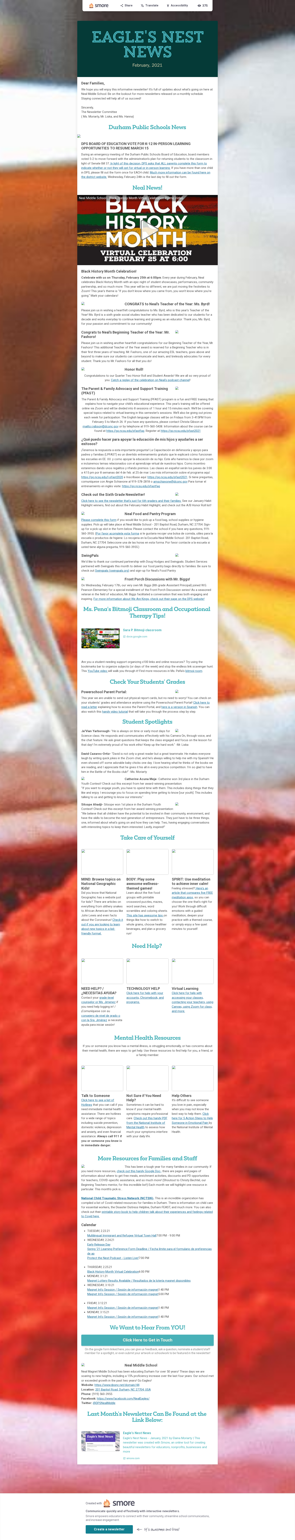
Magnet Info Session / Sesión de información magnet (122, 1289)
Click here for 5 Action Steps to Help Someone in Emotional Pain (192, 1118)
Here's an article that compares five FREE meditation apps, (192, 893)
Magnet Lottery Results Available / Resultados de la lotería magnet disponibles (139, 1280)
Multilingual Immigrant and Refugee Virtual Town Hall (121, 1235)
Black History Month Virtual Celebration (113, 1271)
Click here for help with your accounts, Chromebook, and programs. (145, 997)
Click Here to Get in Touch (147, 1340)
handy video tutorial (115, 711)
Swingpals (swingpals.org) (112, 570)
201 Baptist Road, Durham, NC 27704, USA (123, 1389)
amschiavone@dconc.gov (170, 481)
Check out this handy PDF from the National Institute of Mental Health (146, 1122)
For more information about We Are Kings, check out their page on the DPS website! (149, 599)
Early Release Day (98, 1244)
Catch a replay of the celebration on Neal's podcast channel (150, 380)
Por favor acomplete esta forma (117, 533)
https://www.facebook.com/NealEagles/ (123, 1398)
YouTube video (98, 671)
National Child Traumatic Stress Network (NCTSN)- (117, 1198)
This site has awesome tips (145, 915)
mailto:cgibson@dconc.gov (100, 426)
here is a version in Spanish (179, 707)
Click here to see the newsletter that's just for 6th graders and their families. (131, 501)
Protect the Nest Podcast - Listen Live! (113, 1258)
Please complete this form (98, 520)
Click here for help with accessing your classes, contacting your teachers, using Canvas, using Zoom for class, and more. (192, 1002)
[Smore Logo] (99, 5)
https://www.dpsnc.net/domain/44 (117, 1385)
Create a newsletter (109, 1529)
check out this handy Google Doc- (139, 1171)
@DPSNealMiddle (104, 1403)
